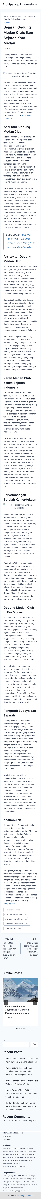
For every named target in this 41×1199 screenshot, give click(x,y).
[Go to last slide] (6, 1002)
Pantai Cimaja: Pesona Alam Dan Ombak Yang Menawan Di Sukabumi (30, 947)
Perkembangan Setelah (13, 928)
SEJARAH (6, 23)
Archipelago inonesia (12, 910)
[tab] (16, 1028)
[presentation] (20, 990)
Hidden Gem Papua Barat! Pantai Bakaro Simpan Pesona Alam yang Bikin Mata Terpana (20, 1106)
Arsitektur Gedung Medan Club (15, 914)
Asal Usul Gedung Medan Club (15, 919)
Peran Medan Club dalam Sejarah (16, 923)
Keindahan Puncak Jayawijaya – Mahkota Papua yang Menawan (17, 1009)
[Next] (35, 1002)
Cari (4, 1040)
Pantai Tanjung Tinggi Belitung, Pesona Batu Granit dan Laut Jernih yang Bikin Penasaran (21, 1093)
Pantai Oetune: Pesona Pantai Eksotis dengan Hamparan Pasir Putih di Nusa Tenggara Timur (19, 1071)
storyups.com (9, 904)
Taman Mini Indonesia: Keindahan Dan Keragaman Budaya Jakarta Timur (10, 948)
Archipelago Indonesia (24, 1195)
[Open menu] (36, 4)
